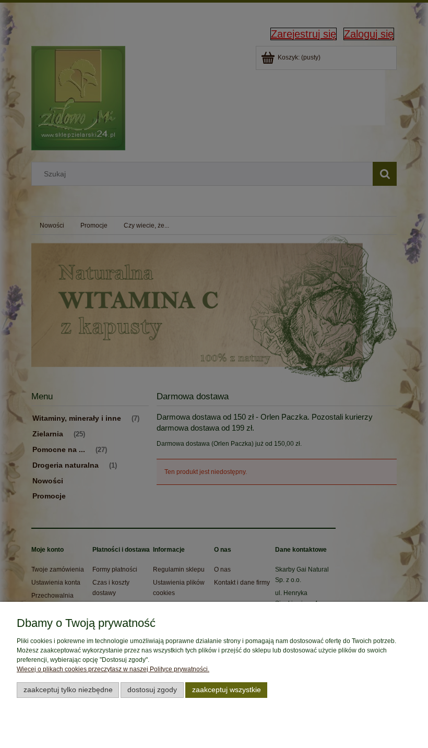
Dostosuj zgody (152, 690)
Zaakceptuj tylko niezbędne (68, 690)
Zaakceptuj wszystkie (226, 690)
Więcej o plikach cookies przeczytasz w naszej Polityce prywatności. (113, 669)
